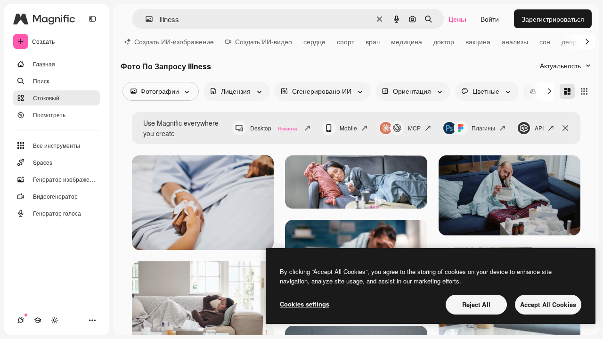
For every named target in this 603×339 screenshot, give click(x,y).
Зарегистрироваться (553, 19)
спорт (345, 41)
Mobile (348, 128)
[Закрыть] (565, 128)
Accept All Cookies (548, 304)
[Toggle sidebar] (92, 18)
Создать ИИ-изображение (174, 41)
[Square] (584, 91)
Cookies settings (304, 303)
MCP (414, 128)
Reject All (476, 304)
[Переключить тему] (54, 320)
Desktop (273, 128)
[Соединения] (20, 320)
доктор (443, 41)
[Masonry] (567, 91)
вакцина (477, 41)
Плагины (483, 128)
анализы (515, 41)
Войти (490, 19)
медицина (406, 41)
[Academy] (37, 320)
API (539, 128)
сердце (314, 41)
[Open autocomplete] (145, 19)
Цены (457, 19)
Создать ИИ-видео (263, 41)
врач (373, 41)
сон (544, 41)
